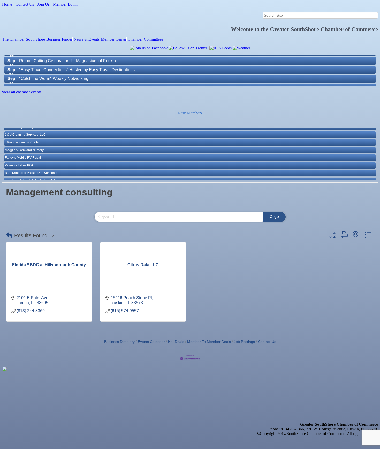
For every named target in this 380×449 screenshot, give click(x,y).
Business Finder (59, 39)
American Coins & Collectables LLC (30, 176)
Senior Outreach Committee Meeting (52, 82)
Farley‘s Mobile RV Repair (23, 152)
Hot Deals (176, 342)
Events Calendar (151, 342)
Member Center (113, 39)
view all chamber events (21, 92)
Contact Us (25, 4)
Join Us (43, 4)
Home (7, 4)
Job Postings (244, 342)
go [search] (276, 216)
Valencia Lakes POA (19, 160)
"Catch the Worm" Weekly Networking (53, 73)
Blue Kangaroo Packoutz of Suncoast (31, 168)
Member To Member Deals (209, 342)
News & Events (87, 39)
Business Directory (119, 342)
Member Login (65, 4)
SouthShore (35, 39)
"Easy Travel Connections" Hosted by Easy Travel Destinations (77, 65)
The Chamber (13, 39)
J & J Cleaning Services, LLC (25, 130)
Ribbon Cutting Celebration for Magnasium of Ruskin (67, 56)
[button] (9, 235)
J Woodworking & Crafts (22, 137)
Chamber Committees (145, 39)
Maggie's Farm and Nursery (24, 145)
